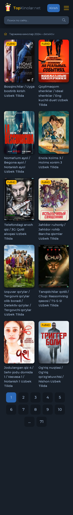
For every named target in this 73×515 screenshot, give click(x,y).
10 (60, 409)
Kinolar (27, 8)
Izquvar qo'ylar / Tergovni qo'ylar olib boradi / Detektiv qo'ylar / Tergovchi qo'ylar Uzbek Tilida (17, 303)
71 (42, 421)
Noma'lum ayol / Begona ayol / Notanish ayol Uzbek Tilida (17, 165)
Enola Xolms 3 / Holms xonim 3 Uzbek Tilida (51, 162)
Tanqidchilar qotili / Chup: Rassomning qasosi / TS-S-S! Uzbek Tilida (54, 298)
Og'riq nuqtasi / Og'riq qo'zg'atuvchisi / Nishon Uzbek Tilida (51, 377)
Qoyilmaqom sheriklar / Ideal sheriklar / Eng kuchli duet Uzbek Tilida (53, 96)
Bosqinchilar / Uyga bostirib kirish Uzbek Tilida (19, 91)
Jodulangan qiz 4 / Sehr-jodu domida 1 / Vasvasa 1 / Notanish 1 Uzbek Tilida (18, 377)
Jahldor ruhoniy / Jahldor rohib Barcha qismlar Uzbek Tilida (52, 231)
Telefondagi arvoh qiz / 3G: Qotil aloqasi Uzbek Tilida (18, 231)
